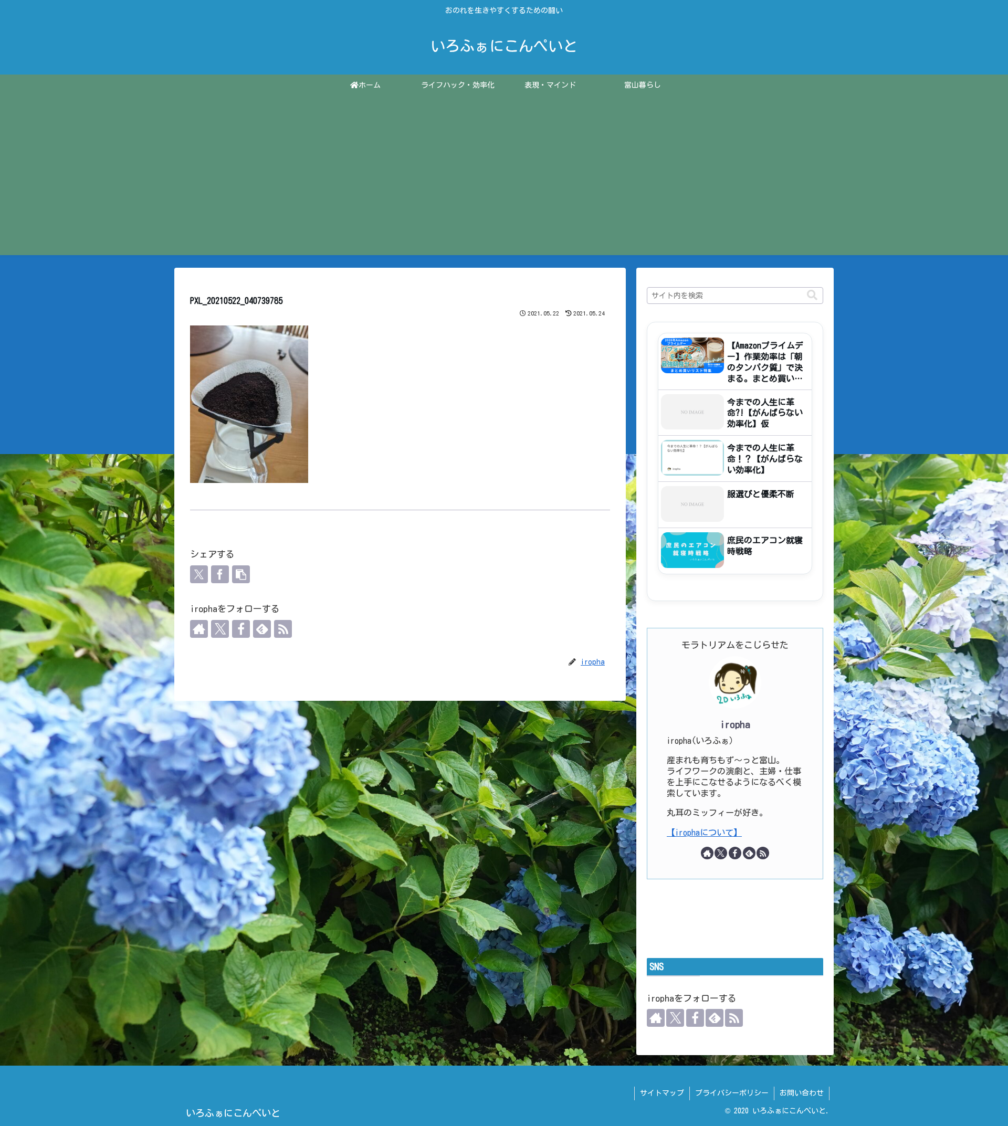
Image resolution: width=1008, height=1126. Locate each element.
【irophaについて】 (704, 832)
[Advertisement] (504, 181)
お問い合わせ (802, 1093)
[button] (241, 574)
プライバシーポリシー (732, 1093)
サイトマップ (662, 1093)
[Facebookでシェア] (220, 574)
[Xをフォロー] (220, 629)
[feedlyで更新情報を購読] (262, 629)
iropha (735, 724)
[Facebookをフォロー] (241, 629)
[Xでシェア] (199, 574)
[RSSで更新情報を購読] (283, 629)
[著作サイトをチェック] (199, 629)
